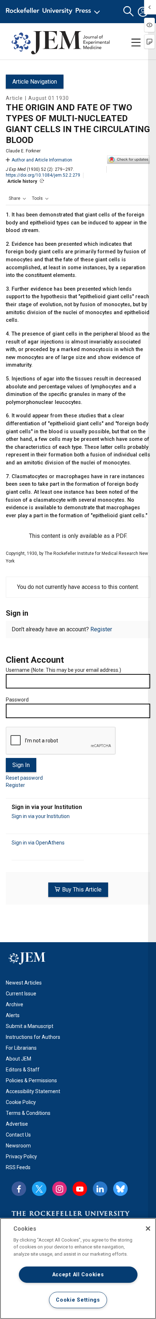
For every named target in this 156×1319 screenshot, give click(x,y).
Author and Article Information (42, 160)
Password (17, 699)
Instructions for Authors (33, 1037)
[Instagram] (59, 1188)
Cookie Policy (21, 1102)
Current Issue (21, 993)
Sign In (21, 765)
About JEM (18, 1059)
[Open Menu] (54, 11)
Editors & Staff (23, 1070)
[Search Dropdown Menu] (128, 11)
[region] (78, 1268)
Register (101, 629)
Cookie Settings (78, 1300)
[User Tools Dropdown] (143, 11)
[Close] (148, 1228)
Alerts (13, 1015)
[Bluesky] (120, 1188)
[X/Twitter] (39, 1188)
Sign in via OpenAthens (38, 843)
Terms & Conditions (28, 1113)
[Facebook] (19, 1188)
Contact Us (18, 1135)
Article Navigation (34, 81)
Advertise (17, 1124)
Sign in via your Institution (41, 816)
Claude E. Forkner (23, 150)
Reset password (24, 778)
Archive (14, 1004)
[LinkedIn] (100, 1188)
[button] (17, 198)
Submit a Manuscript (29, 1026)
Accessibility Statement (33, 1091)
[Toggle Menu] (136, 42)
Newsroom (18, 1146)
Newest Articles (24, 983)
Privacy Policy (21, 1156)
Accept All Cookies (78, 1275)
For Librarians (21, 1048)
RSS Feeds (18, 1167)
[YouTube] (80, 1188)
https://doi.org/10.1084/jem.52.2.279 (43, 175)
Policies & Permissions (31, 1080)
